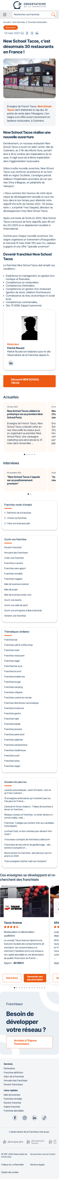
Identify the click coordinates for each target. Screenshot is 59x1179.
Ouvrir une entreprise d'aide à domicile (23, 610)
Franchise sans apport (15, 568)
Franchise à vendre (13, 563)
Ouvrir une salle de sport (16, 605)
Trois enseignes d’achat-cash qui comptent (25, 861)
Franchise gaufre (12, 713)
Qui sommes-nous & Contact (42, 1154)
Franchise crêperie (13, 692)
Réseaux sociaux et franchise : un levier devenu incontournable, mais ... (28, 816)
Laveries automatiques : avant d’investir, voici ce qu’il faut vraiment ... (27, 791)
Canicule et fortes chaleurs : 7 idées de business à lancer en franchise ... (28, 808)
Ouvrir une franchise (15, 539)
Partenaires (9, 1068)
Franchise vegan (12, 766)
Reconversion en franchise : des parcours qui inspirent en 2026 (28, 854)
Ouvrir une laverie (12, 600)
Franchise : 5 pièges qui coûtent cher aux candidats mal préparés (29, 824)
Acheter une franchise (15, 615)
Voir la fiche (12, 978)
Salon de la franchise (14, 1076)
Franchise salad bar (13, 739)
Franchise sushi (12, 755)
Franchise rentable (13, 573)
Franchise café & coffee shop (18, 645)
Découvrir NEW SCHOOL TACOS (25, 381)
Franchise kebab (12, 723)
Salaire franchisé (12, 1106)
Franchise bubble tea (14, 676)
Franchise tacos (12, 760)
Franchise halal (11, 718)
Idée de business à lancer (16, 584)
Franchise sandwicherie (15, 744)
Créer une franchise (14, 557)
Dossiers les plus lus (15, 782)
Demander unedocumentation (35, 978)
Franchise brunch (12, 671)
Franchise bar (10, 639)
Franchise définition (13, 1072)
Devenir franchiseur (13, 1084)
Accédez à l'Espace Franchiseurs (25, 1042)
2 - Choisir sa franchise (15, 518)
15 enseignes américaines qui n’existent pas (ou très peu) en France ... (27, 800)
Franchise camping (13, 687)
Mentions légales (37, 1164)
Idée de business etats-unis (17, 594)
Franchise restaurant (14, 655)
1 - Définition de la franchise (17, 512)
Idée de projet (11, 589)
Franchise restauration (37, 22)
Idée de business (12, 1094)
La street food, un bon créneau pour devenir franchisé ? (28, 832)
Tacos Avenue (13, 922)
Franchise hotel (11, 650)
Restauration (10, 27)
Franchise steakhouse (15, 750)
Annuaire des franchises (16, 552)
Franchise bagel (12, 660)
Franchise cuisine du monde (18, 697)
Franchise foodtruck (14, 708)
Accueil (6, 22)
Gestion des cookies (10, 1172)
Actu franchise (18, 22)
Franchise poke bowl (14, 734)
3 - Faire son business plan (17, 523)
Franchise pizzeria (13, 729)
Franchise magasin (13, 578)
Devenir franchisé (13, 547)
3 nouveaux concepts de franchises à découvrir (27, 839)
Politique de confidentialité (12, 1164)
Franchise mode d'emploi (18, 504)
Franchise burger (12, 681)
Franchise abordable (14, 1110)
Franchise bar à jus (13, 666)
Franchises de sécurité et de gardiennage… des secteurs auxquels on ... (27, 846)
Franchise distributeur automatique (21, 703)
